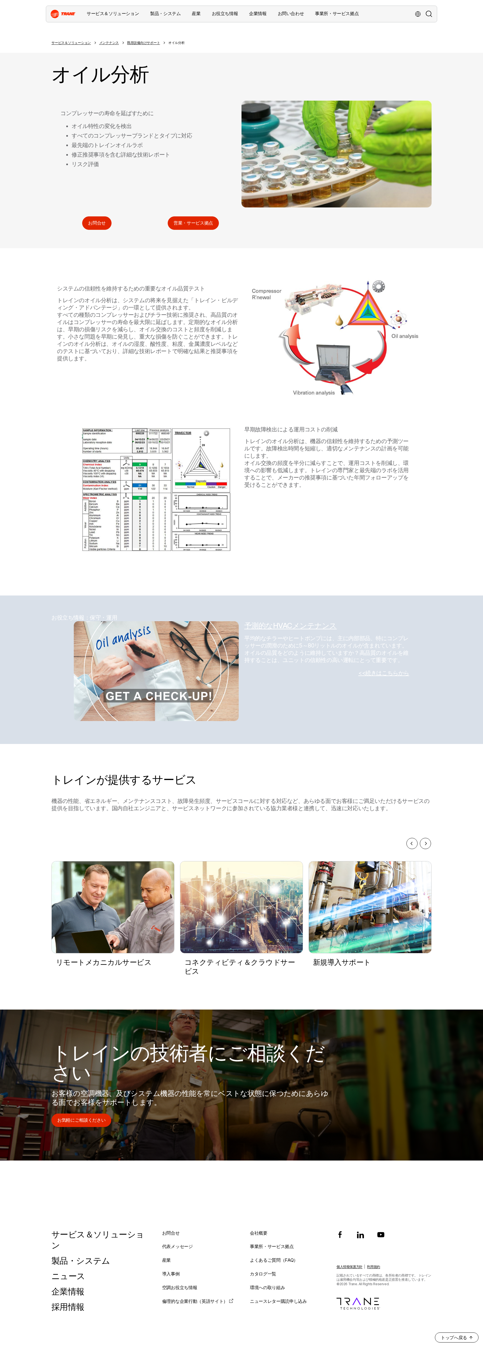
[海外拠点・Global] (418, 14)
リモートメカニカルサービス (103, 962)
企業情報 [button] (257, 13)
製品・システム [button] (165, 13)
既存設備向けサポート (143, 43)
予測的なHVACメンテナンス (290, 625)
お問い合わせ (291, 13)
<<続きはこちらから (383, 673)
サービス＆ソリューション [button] (113, 13)
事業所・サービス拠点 (337, 13)
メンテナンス (109, 43)
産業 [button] (196, 13)
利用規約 (373, 1267)
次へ (425, 843)
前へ (412, 843)
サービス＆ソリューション (71, 43)
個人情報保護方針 (350, 1267)
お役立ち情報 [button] (225, 13)
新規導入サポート (342, 962)
